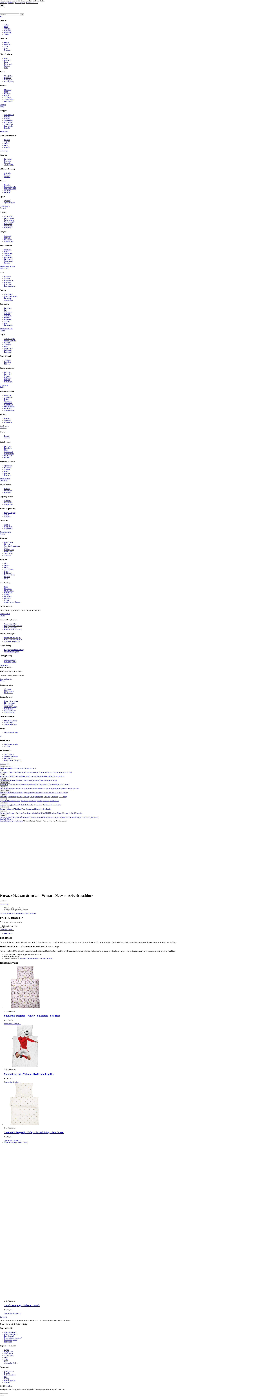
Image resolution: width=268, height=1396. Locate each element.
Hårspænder (8, 526)
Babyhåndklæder (9, 286)
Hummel (7, 147)
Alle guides (4, 665)
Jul (1, 736)
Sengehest (7, 255)
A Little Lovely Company (12, 602)
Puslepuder (8, 282)
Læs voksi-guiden (6, 679)
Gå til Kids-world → (7, 930)
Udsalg (6, 1379)
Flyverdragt (8, 64)
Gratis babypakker (10, 624)
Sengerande (8, 253)
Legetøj (2, 330)
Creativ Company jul (11, 756)
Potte (6, 323)
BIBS (6, 587)
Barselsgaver (8, 325)
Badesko (7, 128)
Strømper (7, 93)
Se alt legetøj (4, 385)
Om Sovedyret (9, 1371)
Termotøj (7, 438)
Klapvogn (7, 161)
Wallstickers (8, 491)
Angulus (7, 142)
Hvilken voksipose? (10, 628)
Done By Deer (9, 550)
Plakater (7, 489)
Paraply (6, 471)
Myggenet (7, 190)
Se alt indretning (5, 532)
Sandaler (7, 117)
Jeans (6, 48)
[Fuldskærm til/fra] (3, 1393)
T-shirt (6, 25)
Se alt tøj (3, 105)
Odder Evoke (8, 1353)
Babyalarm (7, 308)
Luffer (6, 92)
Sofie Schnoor (9, 569)
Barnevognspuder (10, 187)
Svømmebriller (9, 454)
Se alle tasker (4, 426)
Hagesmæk (8, 319)
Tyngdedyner (8, 261)
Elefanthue (7, 90)
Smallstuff (7, 555)
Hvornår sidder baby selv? (13, 629)
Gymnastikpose (9, 410)
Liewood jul (8, 758)
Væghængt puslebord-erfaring (14, 650)
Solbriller (7, 469)
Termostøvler (8, 124)
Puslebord (7, 276)
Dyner (6, 251)
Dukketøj (7, 380)
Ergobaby (7, 598)
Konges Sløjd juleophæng (12, 760)
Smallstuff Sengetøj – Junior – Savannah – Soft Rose (32, 1015)
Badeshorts (8, 448)
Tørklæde (7, 97)
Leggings (7, 44)
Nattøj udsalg (8, 722)
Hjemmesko (8, 122)
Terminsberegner (9, 660)
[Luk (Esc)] (7, 1393)
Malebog (7, 364)
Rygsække (7, 395)
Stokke (6, 594)
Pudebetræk (8, 224)
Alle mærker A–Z (32, 3)
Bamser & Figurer (10, 341)
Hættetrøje (7, 32)
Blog (5, 1377)
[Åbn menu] (2, 5)
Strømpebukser (9, 99)
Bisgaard (7, 140)
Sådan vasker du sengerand (13, 639)
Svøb (6, 68)
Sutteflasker (8, 312)
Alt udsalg (7, 689)
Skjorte (6, 34)
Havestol (7, 473)
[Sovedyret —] (11, 12)
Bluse (6, 27)
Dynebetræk (8, 227)
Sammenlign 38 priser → (12, 1082)
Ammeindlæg (8, 300)
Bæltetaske (7, 408)
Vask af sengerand (68, 817)
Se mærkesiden (5, 614)
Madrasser (7, 250)
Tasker (2, 387)
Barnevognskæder (10, 189)
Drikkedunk (8, 422)
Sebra (6, 548)
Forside (2, 821)
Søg (22, 14)
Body (6, 62)
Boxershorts (8, 101)
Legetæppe (8, 352)
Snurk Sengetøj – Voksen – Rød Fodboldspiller (29, 1074)
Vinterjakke (8, 76)
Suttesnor (7, 314)
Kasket (6, 95)
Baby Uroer (8, 502)
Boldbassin (8, 350)
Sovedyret (3, 1317)
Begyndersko (8, 126)
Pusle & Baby (4, 268)
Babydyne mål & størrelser (13, 626)
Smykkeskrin (8, 528)
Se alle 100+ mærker (75, 813)
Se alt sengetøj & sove (7, 266)
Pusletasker (8, 284)
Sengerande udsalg (10, 724)
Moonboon (8, 589)
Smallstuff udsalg (10, 710)
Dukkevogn (8, 382)
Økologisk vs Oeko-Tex (12, 641)
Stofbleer (7, 278)
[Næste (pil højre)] (3, 1395)
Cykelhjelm (8, 466)
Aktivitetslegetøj (9, 339)
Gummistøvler (9, 115)
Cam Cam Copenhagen (12, 546)
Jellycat (6, 600)
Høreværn (7, 475)
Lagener (7, 263)
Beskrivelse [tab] (8, 933)
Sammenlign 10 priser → (12, 1024)
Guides (2, 616)
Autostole (7, 173)
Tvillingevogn (9, 165)
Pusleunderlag (9, 280)
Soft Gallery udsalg (10, 707)
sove (3, 764)
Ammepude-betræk (10, 296)
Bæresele (7, 175)
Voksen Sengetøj (30, 913)
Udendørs (3, 428)
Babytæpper (8, 259)
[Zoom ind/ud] (1, 1393)
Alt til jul (7, 746)
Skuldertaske (8, 405)
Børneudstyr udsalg (10, 720)
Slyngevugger (8, 241)
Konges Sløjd (8, 542)
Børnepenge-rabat (10, 662)
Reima (6, 145)
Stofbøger (7, 360)
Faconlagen (8, 226)
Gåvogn (7, 376)
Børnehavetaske (9, 406)
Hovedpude (8, 257)
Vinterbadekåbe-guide (11, 652)
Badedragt (7, 446)
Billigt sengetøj (9, 691)
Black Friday (8, 693)
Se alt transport (5, 206)
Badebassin (8, 455)
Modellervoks (8, 348)
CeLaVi (6, 143)
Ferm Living (8, 552)
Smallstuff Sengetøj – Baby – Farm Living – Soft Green (34, 1132)
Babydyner (8, 239)
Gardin (6, 515)
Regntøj (6, 436)
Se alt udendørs (5, 479)
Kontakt (7, 1373)
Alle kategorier (20, 3)
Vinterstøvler (8, 120)
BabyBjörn (8, 596)
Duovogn (7, 163)
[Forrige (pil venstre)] (1, 1395)
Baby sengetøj (9, 218)
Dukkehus (7, 378)
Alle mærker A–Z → (11, 1363)
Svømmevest (8, 452)
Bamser (13, 797)
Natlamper (7, 501)
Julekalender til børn (11, 733)
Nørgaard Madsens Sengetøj (9, 913)
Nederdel (7, 50)
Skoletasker (8, 397)
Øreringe (7, 525)
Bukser (6, 42)
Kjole (6, 58)
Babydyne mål (9, 1336)
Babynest (7, 238)
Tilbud (2, 681)
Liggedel (7, 192)
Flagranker (7, 492)
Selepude (7, 177)
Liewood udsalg (9, 703)
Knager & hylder (9, 513)
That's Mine (8, 553)
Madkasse (7, 420)
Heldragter (7, 60)
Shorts (6, 46)
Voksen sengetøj (9, 222)
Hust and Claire (9, 575)
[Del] (5, 1393)
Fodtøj (2, 106)
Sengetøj (3, 208)
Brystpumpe (8, 298)
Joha (5, 563)
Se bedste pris (4, 904)
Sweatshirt (7, 30)
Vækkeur (7, 516)
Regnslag (7, 185)
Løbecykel (7, 374)
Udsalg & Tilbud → (6, 819)
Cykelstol (7, 201)
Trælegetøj (7, 344)
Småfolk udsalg (9, 712)
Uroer (23, 809)
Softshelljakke (9, 81)
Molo (6, 579)
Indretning (3, 480)
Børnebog (7, 362)
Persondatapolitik (10, 1380)
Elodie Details (9, 591)
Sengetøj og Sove (11, 821)
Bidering (7, 317)
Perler (6, 346)
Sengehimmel (8, 504)
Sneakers (7, 118)
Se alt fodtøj (4, 131)
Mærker (2, 534)
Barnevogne (4, 151)
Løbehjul (7, 372)
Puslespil (7, 342)
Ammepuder (8, 294)
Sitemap (7, 1382)
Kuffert (6, 399)
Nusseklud (7, 316)
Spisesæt (7, 321)
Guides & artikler (10, 1375)
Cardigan (7, 29)
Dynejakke (7, 78)
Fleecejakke (8, 80)
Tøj (1, 16)
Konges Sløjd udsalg (11, 701)
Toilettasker (8, 403)
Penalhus (7, 418)
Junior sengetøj (9, 220)
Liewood (7, 544)
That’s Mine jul (9, 754)
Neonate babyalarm (10, 1340)
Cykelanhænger (9, 203)
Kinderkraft (8, 592)
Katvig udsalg (8, 709)
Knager (37, 809)
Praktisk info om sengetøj (12, 638)
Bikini (6, 450)
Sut (5, 310)
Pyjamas (7, 66)
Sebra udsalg (8, 705)
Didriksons (7, 573)
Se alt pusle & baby (6, 329)
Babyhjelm (7, 467)
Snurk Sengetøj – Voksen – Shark (22, 1305)
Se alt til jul (68, 772)
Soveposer (7, 236)
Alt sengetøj (8, 216)
